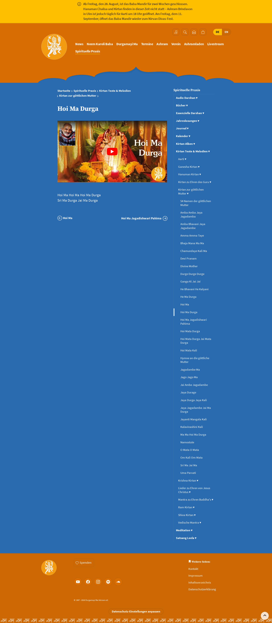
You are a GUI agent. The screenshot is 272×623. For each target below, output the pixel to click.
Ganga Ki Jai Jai (190, 281)
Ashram (162, 44)
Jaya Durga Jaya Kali (193, 400)
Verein (176, 44)
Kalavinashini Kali (192, 427)
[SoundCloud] (118, 582)
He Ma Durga (188, 297)
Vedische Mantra (189, 522)
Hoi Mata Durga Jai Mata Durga (195, 340)
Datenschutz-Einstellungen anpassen (136, 611)
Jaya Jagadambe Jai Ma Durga (195, 409)
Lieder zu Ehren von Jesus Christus (194, 490)
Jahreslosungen (187, 121)
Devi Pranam (188, 258)
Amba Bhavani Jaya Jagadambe (192, 226)
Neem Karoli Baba (100, 44)
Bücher (182, 105)
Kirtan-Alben (185, 144)
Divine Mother (189, 266)
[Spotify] (108, 582)
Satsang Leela (186, 538)
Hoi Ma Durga (189, 312)
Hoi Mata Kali (189, 350)
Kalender (183, 136)
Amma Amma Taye (192, 235)
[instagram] (98, 582)
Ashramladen (194, 44)
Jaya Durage (188, 392)
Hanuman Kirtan (189, 174)
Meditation (184, 530)
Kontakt (193, 569)
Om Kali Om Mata (191, 457)
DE (217, 32)
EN (226, 32)
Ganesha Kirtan (189, 167)
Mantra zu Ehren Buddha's (195, 499)
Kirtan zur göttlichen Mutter (77, 95)
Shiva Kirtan (187, 515)
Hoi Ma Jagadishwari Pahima (193, 321)
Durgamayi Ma (127, 44)
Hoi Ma (185, 304)
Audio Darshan (187, 98)
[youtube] (78, 582)
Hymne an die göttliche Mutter (194, 360)
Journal (182, 128)
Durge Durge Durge (192, 274)
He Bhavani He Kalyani (194, 289)
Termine (147, 44)
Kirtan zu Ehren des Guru (194, 182)
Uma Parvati (188, 473)
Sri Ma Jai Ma (189, 465)
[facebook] (88, 582)
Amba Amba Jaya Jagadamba (191, 214)
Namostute (187, 442)
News (79, 44)
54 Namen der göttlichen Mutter (195, 203)
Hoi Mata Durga (190, 331)
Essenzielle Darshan (190, 113)
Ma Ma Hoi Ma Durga (193, 434)
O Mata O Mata (190, 450)
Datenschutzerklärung (202, 589)
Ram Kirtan (186, 507)
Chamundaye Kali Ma (194, 251)
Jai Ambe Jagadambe (194, 385)
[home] (54, 47)
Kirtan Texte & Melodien (115, 91)
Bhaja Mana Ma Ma (192, 243)
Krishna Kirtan (188, 480)
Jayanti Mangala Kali (193, 419)
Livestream (215, 44)
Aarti (182, 159)
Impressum (195, 575)
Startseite (63, 91)
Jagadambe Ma (190, 369)
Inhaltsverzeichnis (199, 582)
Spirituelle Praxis (87, 51)
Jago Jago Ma (189, 377)
